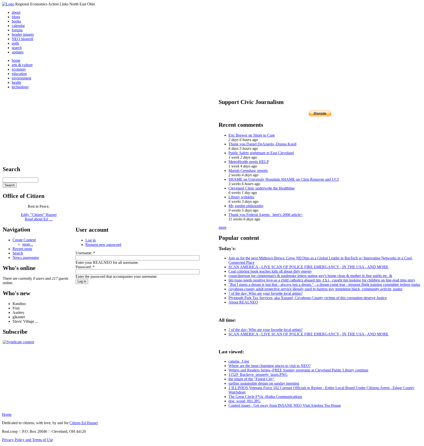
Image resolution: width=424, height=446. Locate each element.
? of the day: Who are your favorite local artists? (265, 293)
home (16, 60)
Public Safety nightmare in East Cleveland (261, 153)
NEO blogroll (22, 39)
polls (15, 43)
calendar (18, 26)
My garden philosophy (246, 206)
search (17, 48)
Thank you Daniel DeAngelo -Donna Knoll (262, 144)
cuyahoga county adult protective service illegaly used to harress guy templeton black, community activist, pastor (315, 289)
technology (20, 87)
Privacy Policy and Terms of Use (27, 440)
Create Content (24, 240)
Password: (85, 267)
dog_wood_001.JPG (244, 401)
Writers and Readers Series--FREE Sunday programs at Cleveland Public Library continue (298, 370)
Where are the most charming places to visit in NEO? (269, 366)
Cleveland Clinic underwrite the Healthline (261, 188)
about (16, 12)
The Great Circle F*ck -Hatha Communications (265, 397)
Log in (90, 240)
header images (23, 34)
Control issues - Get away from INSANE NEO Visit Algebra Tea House (284, 405)
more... (27, 244)
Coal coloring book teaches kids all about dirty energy (270, 271)
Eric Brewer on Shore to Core (251, 135)
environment (21, 78)
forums (17, 30)
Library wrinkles (241, 197)
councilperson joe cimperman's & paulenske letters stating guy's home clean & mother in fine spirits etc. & (310, 276)
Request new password (103, 244)
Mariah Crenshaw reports (248, 170)
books (16, 21)
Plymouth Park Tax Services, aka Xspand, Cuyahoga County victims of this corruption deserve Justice (307, 298)
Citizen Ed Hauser (83, 423)
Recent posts (22, 249)
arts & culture (22, 65)
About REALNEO (243, 302)
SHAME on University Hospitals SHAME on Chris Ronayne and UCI (283, 179)
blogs (16, 17)
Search (18, 253)
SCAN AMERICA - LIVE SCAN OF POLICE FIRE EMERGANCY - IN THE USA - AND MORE (308, 267)
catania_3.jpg (238, 361)
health (16, 82)
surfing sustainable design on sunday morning (263, 383)
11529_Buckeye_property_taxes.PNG (258, 374)
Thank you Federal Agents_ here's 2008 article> (265, 215)
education (19, 74)
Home (7, 414)
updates (18, 52)
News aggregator (26, 257)
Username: (85, 253)
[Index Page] (8, 4)
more (222, 227)
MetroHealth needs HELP (248, 162)
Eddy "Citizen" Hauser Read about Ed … (39, 217)
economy (19, 69)
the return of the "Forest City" (251, 379)
